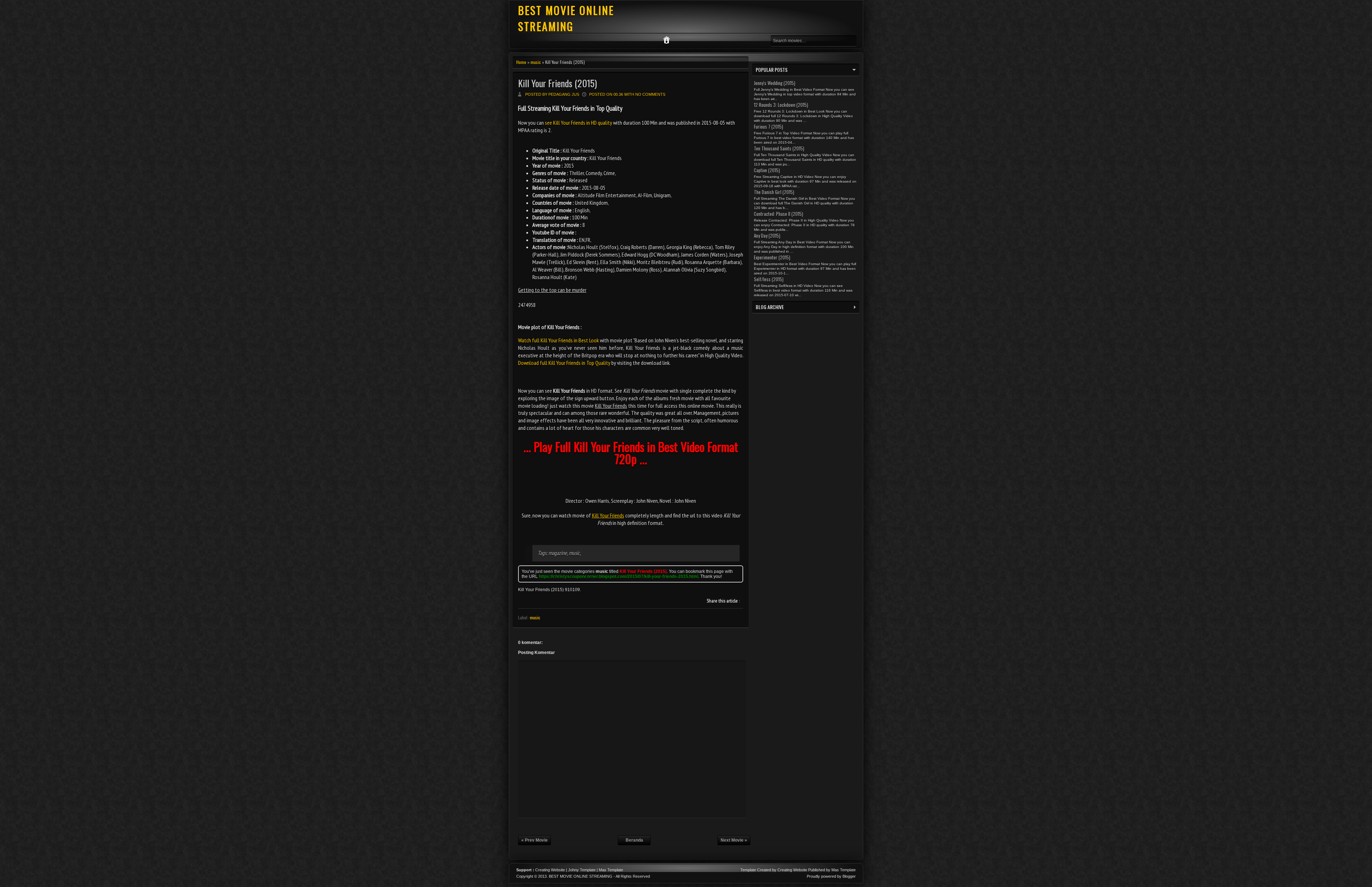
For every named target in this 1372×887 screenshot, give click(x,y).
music (536, 62)
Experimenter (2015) (772, 257)
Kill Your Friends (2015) (557, 83)
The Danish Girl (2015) (774, 191)
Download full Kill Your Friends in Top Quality (564, 362)
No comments (650, 94)
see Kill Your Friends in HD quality (578, 122)
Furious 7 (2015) (768, 126)
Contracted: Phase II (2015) (778, 213)
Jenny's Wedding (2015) (774, 82)
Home (521, 62)
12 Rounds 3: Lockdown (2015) (781, 104)
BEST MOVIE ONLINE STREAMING (566, 18)
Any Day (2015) (767, 235)
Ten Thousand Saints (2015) (779, 148)
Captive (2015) (767, 170)
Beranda (634, 840)
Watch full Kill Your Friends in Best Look (558, 340)
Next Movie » (734, 840)
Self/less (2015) (769, 279)
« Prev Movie (534, 840)
